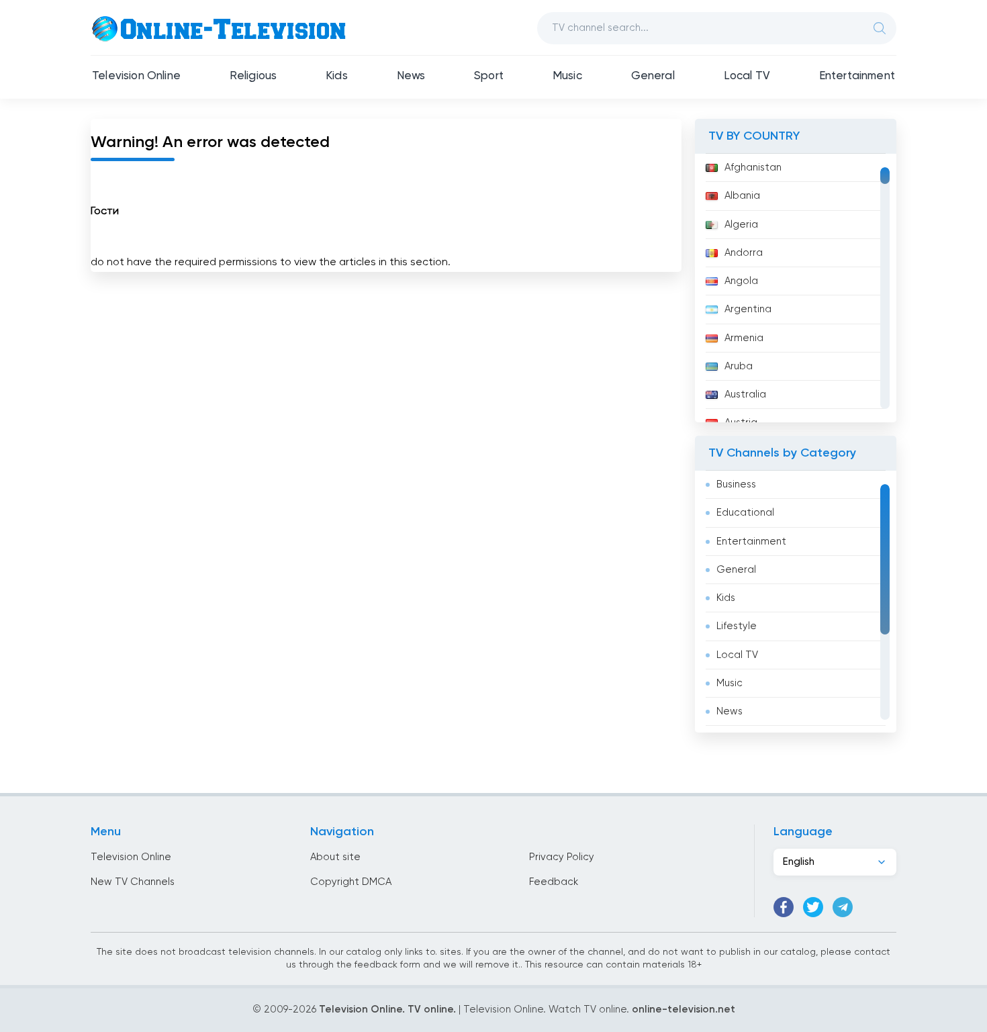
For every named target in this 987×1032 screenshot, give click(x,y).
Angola (741, 281)
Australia (745, 394)
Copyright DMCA (350, 882)
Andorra (743, 253)
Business (736, 484)
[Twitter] (813, 907)
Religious (253, 76)
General (653, 76)
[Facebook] (783, 907)
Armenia (743, 338)
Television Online (136, 76)
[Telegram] (843, 907)
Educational (745, 513)
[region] (795, 288)
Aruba (738, 366)
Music (567, 76)
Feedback (553, 882)
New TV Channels (133, 882)
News (411, 76)
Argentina (747, 309)
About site (335, 857)
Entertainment (857, 76)
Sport (489, 76)
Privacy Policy (561, 857)
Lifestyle (736, 626)
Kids (337, 76)
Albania (742, 196)
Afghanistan (753, 167)
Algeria (741, 225)
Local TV (747, 76)
